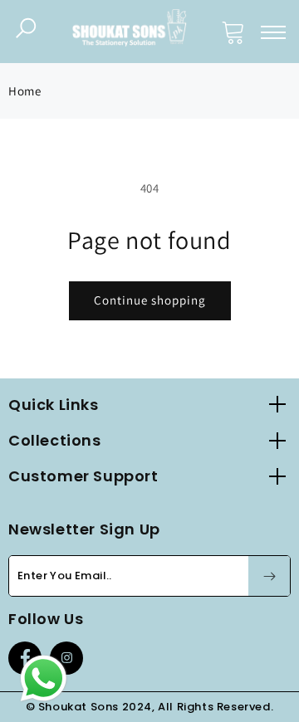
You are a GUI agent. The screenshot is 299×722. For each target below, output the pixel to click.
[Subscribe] (269, 576)
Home (24, 91)
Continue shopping (150, 300)
